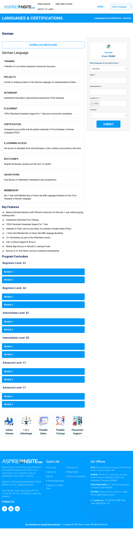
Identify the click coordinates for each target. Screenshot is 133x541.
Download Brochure (43, 44)
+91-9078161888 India (114, 500)
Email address (96, 86)
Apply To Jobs (45, 9)
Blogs (50, 476)
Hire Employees (63, 4)
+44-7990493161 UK (100, 503)
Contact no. (95, 98)
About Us (51, 472)
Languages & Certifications (107, 18)
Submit (108, 124)
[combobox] (95, 103)
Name (93, 75)
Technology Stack (55, 481)
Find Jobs (51, 467)
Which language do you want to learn (104, 63)
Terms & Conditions (76, 476)
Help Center (72, 472)
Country (93, 110)
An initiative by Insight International (43, 524)
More (100, 6)
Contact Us (72, 467)
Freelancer (44, 4)
